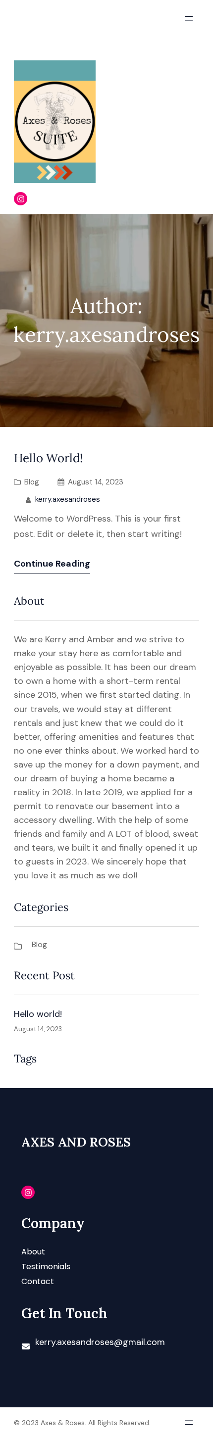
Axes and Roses (76, 1142)
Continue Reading (52, 564)
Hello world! (48, 458)
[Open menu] (188, 18)
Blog (31, 482)
